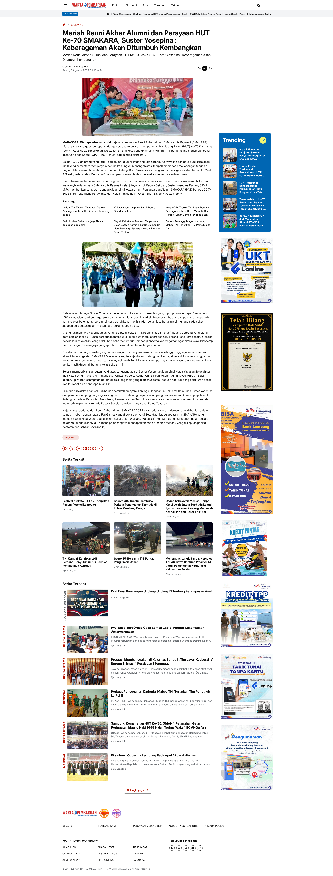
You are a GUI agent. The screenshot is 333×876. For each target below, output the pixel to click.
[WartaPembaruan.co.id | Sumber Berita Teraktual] (89, 5)
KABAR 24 (139, 859)
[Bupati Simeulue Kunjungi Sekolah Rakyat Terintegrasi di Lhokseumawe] (230, 155)
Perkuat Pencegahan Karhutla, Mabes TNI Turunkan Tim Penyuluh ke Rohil (160, 693)
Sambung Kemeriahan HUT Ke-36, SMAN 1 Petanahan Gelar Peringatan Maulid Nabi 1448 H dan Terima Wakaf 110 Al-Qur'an (158, 725)
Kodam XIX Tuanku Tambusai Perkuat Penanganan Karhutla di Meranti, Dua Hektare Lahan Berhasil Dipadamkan (187, 211)
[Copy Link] (100, 448)
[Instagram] (179, 848)
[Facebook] (65, 448)
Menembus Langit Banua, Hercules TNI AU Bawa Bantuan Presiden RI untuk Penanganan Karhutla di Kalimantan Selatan (189, 564)
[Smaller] (199, 68)
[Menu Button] (65, 5)
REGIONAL (71, 437)
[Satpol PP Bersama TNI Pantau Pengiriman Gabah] (137, 538)
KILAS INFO (69, 847)
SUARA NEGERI (106, 847)
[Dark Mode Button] (258, 5)
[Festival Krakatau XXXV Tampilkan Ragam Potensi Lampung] (86, 480)
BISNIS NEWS (106, 859)
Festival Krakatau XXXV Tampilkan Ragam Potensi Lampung (85, 502)
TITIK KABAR (140, 847)
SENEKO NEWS (71, 859)
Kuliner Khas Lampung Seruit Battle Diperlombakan (134, 209)
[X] (72, 448)
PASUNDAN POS (107, 853)
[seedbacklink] (104, 813)
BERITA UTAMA (64, 636)
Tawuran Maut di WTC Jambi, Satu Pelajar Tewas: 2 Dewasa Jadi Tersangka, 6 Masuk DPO (252, 204)
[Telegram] (79, 448)
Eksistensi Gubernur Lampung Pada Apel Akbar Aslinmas (153, 755)
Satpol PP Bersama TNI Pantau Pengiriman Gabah (134, 560)
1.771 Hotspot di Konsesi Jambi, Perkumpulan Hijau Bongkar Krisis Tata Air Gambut (252, 187)
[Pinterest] (86, 448)
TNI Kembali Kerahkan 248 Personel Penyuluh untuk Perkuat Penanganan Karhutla (84, 562)
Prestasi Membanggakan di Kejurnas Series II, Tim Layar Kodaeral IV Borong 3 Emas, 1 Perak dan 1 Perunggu (162, 661)
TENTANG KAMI (107, 825)
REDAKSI (67, 825)
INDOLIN (138, 853)
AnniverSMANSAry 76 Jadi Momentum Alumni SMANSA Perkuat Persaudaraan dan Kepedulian (252, 220)
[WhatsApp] (93, 448)
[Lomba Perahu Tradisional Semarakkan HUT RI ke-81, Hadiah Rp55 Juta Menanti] (230, 171)
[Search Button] (267, 4)
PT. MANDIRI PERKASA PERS (117, 868)
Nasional (64, 760)
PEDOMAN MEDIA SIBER (147, 825)
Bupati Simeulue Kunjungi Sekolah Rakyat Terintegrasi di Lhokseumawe (252, 154)
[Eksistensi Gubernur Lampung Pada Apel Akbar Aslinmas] (87, 767)
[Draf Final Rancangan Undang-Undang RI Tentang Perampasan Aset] (87, 603)
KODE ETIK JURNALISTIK (183, 825)
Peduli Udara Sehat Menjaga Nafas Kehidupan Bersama (82, 223)
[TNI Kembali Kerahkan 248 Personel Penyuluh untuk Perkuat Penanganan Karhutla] (86, 538)
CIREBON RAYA (71, 853)
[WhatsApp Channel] (200, 848)
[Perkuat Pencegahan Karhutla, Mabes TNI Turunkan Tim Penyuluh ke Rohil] (87, 703)
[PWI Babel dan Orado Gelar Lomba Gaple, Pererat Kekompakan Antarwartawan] (87, 639)
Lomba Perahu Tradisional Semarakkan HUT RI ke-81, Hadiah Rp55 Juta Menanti (250, 170)
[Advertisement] (245, 75)
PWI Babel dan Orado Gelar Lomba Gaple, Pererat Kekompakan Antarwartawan (180, 13)
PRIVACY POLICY (214, 825)
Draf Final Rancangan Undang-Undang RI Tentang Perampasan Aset (91, 13)
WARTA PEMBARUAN (86, 868)
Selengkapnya (135, 790)
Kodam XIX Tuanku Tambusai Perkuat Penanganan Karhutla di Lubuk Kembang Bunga (85, 211)
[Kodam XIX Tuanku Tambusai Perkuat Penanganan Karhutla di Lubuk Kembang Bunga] (137, 480)
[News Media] (116, 813)
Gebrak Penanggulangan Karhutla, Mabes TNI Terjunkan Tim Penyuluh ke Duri (188, 225)
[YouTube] (193, 848)
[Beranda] (64, 24)
